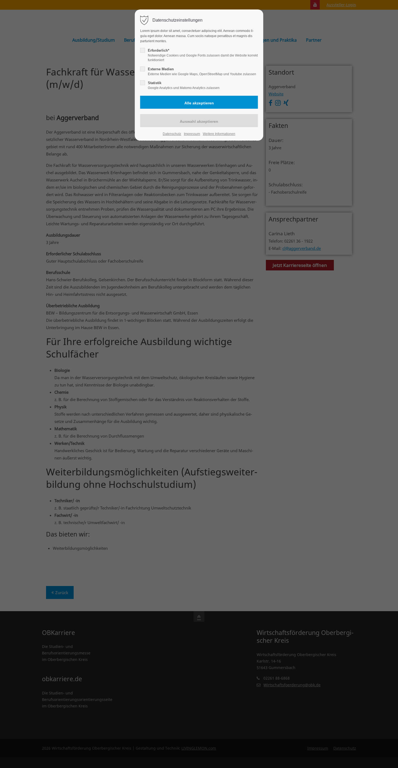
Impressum (192, 134)
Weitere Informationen (219, 134)
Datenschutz (172, 134)
